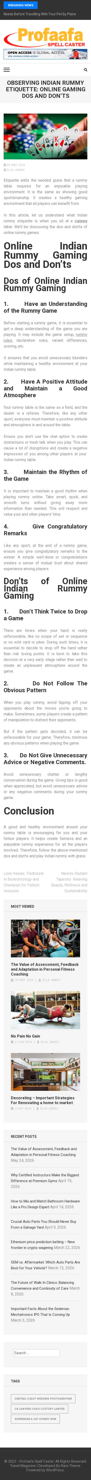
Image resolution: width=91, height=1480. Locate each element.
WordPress (55, 1470)
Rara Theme (70, 1466)
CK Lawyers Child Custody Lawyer (40, 1408)
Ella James (16, 169)
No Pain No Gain (25, 1036)
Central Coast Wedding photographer (43, 1398)
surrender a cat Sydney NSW (35, 1419)
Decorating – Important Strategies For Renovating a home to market (42, 1100)
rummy (81, 221)
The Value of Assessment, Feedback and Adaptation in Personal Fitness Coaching (45, 969)
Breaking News (20, 5)
